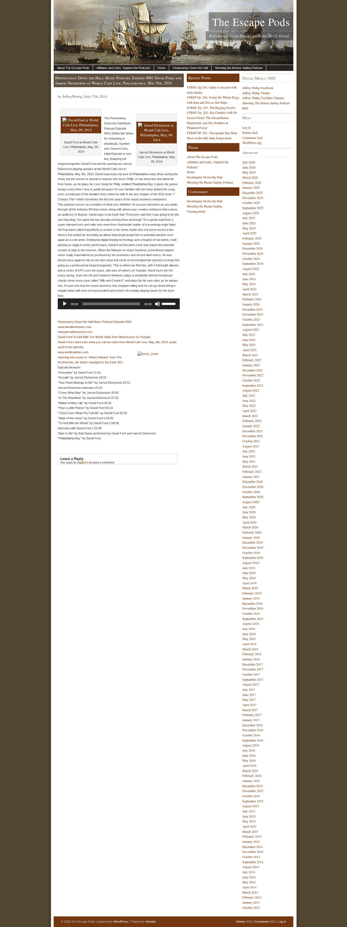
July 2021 (248, 451)
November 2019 (252, 547)
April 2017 (249, 704)
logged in (83, 462)
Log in (246, 127)
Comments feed (252, 137)
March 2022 (250, 416)
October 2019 (251, 552)
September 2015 (252, 801)
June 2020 (249, 512)
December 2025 (252, 192)
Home (161, 68)
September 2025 (252, 208)
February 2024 (251, 299)
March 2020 (250, 527)
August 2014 (250, 867)
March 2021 (250, 466)
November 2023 (252, 314)
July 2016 (248, 750)
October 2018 (251, 613)
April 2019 (249, 583)
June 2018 (249, 634)
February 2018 (251, 654)
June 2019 (249, 572)
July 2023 (248, 334)
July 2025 (248, 218)
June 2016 (249, 755)
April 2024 (249, 289)
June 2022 (249, 400)
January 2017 (251, 720)
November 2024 (252, 253)
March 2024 (250, 294)
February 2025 (251, 238)
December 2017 (252, 664)
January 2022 (251, 426)
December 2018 (252, 603)
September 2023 (252, 324)
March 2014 (250, 892)
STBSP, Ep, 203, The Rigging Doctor (211, 107)
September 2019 (252, 557)
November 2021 (252, 436)
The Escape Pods (251, 21)
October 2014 (251, 857)
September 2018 (252, 618)
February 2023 (251, 360)
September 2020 (252, 496)
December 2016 (252, 725)
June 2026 (249, 167)
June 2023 (249, 340)
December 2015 (252, 786)
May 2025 (249, 228)
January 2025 (251, 243)
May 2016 (249, 760)
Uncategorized (196, 211)
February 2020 (251, 532)
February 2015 (251, 836)
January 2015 (251, 841)
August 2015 (250, 806)
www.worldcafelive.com (73, 352)
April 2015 (249, 826)
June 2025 (249, 223)
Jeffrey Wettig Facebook (257, 88)
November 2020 (252, 486)
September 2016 (252, 740)
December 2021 (252, 431)
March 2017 (250, 710)
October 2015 (251, 796)
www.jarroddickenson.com (75, 331)
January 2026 (251, 187)
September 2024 (252, 263)
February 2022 (251, 420)
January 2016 (251, 780)
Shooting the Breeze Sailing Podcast (238, 68)
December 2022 (252, 370)
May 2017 (249, 699)
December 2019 (252, 542)
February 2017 (251, 714)
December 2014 (252, 846)
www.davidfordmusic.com (74, 327)
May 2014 (249, 882)
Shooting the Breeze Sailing (204, 206)
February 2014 (251, 897)
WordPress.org (252, 142)
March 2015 (250, 831)
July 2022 (248, 395)
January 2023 (251, 365)
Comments (262, 921)
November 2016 (252, 730)
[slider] (169, 303)
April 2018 (249, 644)
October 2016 (251, 735)
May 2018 (249, 638)
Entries (240, 921)
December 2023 (252, 309)
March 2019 (250, 588)
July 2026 (248, 162)
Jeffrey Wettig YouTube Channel (263, 98)
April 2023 (249, 350)
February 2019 (251, 593)
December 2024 (252, 248)
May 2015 (249, 821)
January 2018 (251, 659)
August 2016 (250, 745)
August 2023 (250, 329)
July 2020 (248, 507)
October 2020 (251, 492)
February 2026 (251, 182)
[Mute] (157, 304)
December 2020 (252, 481)
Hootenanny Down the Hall (190, 68)
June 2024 (249, 279)
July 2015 (248, 811)
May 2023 (249, 344)
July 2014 (248, 872)
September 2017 (252, 679)
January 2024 (251, 304)
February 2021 (251, 471)
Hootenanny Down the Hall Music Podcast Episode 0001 (95, 321)
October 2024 (251, 258)
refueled (150, 921)
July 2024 (248, 274)
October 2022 (251, 380)
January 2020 (251, 537)
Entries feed (250, 132)
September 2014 (252, 862)
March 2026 (250, 177)
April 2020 (249, 522)
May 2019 (249, 578)
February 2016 (251, 775)
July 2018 (248, 628)
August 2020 (250, 502)
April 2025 (249, 233)
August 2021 (250, 446)
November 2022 (252, 375)
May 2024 (249, 284)
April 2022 (249, 410)
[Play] (65, 304)
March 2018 (250, 649)
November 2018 (252, 608)
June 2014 (249, 877)
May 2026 (249, 172)
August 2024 (250, 268)
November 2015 (252, 791)
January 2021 (251, 476)
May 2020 (249, 517)
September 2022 (252, 385)
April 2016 (249, 765)
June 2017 (249, 694)
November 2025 (252, 198)
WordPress (121, 921)
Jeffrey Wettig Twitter (256, 93)
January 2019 (251, 598)
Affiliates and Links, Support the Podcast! (123, 68)
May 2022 (249, 405)
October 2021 (251, 441)
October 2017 (251, 674)
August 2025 (250, 213)
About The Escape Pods (73, 68)
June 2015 (249, 816)
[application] (119, 303)
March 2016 (250, 770)
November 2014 (252, 851)
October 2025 (251, 202)
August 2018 (250, 623)
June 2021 (249, 456)
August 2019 (250, 562)
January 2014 (251, 902)
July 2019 (248, 568)
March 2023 (250, 355)
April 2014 (249, 887)
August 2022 (250, 390)
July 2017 (248, 689)
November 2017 (252, 669)
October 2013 (251, 907)
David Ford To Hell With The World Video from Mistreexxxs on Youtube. (104, 337)
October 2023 (251, 319)
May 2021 (249, 461)
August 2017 (250, 684)
